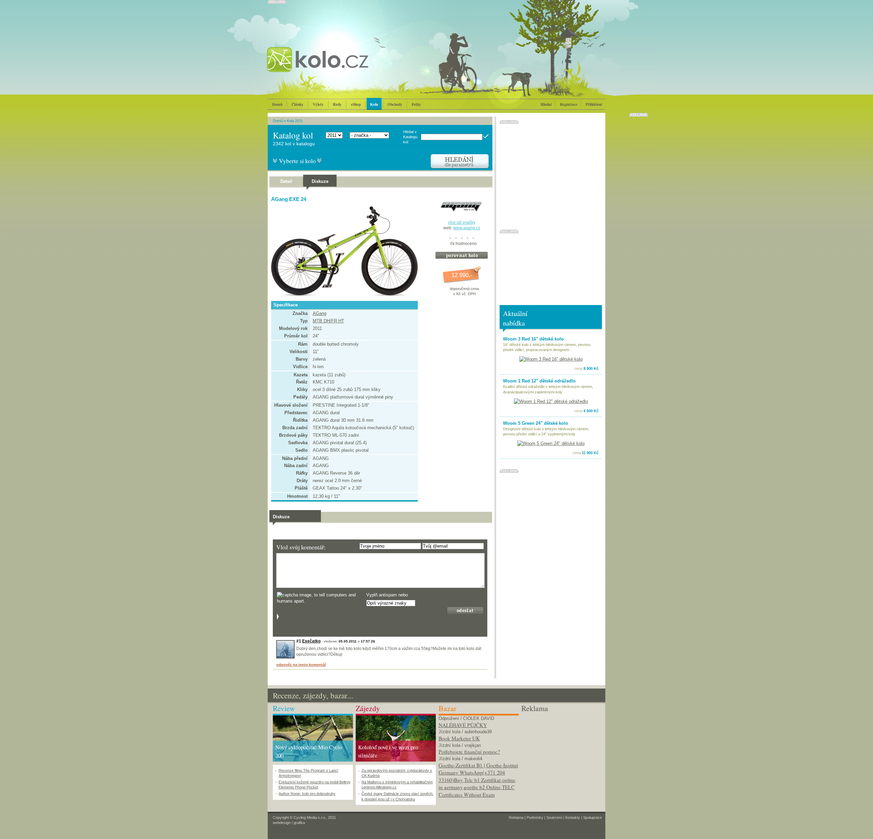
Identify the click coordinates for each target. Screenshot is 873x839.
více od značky (461, 222)
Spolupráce (592, 817)
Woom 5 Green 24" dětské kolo (535, 423)
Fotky (416, 104)
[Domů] (336, 66)
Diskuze (320, 181)
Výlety (318, 104)
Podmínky (535, 817)
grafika (299, 823)
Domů (277, 104)
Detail (286, 181)
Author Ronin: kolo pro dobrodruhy (307, 794)
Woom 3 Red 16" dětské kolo (533, 339)
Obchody (394, 104)
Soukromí (554, 817)
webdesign (282, 823)
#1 (298, 641)
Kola (374, 104)
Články (298, 104)
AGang (319, 313)
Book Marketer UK (459, 738)
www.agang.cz (466, 228)
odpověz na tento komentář (301, 665)
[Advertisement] (561, 756)
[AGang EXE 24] (343, 294)
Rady (337, 104)
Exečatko (311, 641)
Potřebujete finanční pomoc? (469, 751)
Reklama (516, 817)
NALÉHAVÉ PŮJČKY (463, 725)
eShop (356, 104)
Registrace (568, 104)
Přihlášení (594, 104)
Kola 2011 (295, 121)
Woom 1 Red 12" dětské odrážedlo (539, 381)
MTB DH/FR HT (328, 320)
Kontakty (572, 817)
